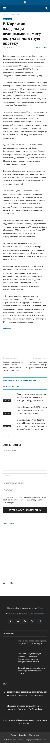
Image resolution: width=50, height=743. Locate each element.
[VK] (30, 345)
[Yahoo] (39, 621)
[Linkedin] (18, 621)
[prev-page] (4, 435)
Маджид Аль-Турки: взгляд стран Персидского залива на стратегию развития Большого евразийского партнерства (32, 424)
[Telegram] (23, 345)
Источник (7, 329)
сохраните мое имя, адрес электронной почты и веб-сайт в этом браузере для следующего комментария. (24, 500)
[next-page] (8, 435)
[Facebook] (5, 345)
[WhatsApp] (17, 345)
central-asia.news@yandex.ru (33, 614)
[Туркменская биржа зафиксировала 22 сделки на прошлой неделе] (9, 644)
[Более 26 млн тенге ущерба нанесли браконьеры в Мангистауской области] (9, 671)
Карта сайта (22, 735)
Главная (13, 735)
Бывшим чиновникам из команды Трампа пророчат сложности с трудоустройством (13, 366)
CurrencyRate (8, 583)
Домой (5, 15)
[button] (4, 8)
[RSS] (25, 621)
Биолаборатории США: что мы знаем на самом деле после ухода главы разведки (32, 410)
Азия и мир (15, 15)
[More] (42, 345)
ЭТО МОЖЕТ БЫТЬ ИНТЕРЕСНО (19, 381)
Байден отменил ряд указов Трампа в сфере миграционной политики (36, 365)
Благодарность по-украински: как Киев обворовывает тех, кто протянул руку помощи (32, 397)
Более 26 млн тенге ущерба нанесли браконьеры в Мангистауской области (32, 670)
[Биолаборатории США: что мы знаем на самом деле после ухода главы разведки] (9, 410)
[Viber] (36, 345)
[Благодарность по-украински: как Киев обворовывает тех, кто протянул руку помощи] (9, 397)
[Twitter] (11, 345)
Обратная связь (34, 735)
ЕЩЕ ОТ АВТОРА (11, 386)
